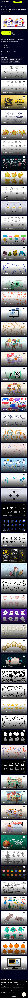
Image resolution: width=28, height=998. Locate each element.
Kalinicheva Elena (7, 12)
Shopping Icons (6, 92)
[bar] (26, 2)
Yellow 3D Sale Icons (7, 182)
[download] (24, 77)
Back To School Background (8, 847)
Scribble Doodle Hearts (7, 605)
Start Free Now (18, 1)
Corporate (16, 61)
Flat (11, 61)
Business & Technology (15, 59)
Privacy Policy (15, 989)
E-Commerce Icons (6, 152)
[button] (14, 992)
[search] (23, 2)
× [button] (26, 981)
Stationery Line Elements (8, 334)
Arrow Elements (6, 303)
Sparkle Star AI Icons (7, 515)
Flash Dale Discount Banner (8, 107)
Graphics (3, 6)
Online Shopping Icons (7, 228)
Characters (5, 61)
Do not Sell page (19, 990)
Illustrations (5, 59)
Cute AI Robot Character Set (8, 470)
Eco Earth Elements (7, 938)
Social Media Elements (7, 409)
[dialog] (14, 989)
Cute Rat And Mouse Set (7, 923)
